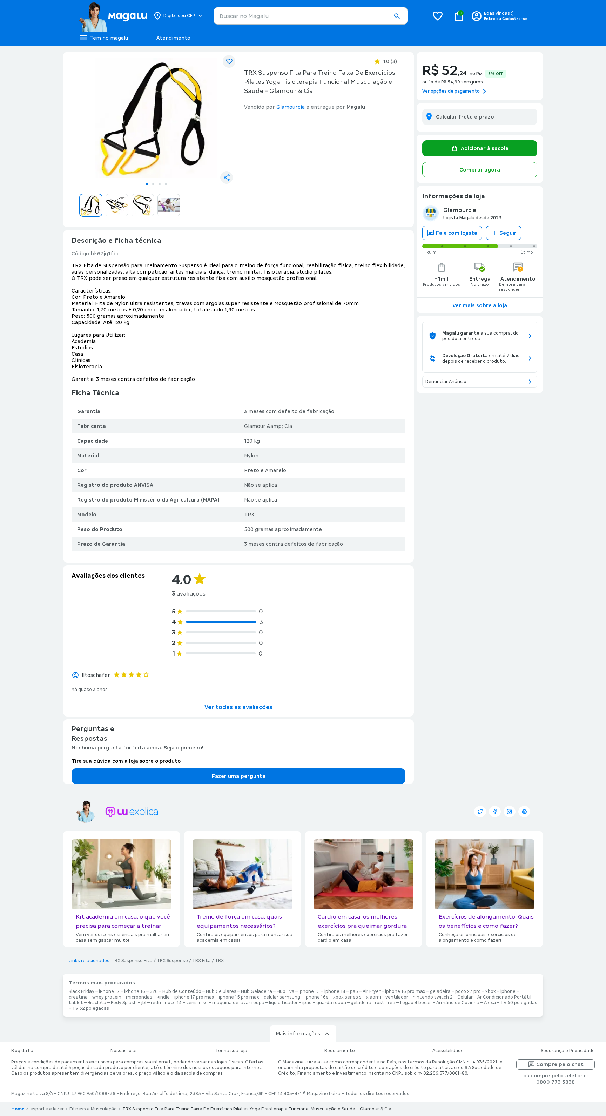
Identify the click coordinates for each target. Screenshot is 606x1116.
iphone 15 (309, 991)
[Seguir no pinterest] (524, 811)
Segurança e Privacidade (568, 1050)
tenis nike (197, 1002)
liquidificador (283, 1002)
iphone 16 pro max (405, 991)
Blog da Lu (22, 1050)
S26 (154, 991)
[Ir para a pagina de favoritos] (438, 16)
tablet (76, 1002)
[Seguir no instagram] (510, 811)
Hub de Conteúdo (181, 991)
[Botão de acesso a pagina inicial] (113, 16)
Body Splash (124, 1002)
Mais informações (298, 1033)
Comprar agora (479, 170)
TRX (219, 960)
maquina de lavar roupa (238, 1002)
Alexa (490, 1002)
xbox (490, 991)
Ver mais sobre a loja (479, 305)
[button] (396, 16)
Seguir (508, 233)
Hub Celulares (221, 991)
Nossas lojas (124, 1050)
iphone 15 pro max (239, 997)
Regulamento (339, 1050)
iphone (508, 991)
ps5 (354, 991)
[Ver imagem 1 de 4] (156, 118)
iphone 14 (334, 991)
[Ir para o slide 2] (153, 184)
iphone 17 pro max (194, 997)
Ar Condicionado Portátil (504, 997)
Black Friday (81, 991)
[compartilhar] (226, 177)
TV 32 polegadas (90, 1008)
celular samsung (282, 997)
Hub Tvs (285, 991)
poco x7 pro (468, 991)
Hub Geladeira (256, 991)
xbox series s (347, 997)
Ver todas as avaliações (238, 707)
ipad (307, 1002)
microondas (139, 997)
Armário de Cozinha (457, 1002)
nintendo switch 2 (433, 997)
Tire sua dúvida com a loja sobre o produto (126, 761)
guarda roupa (331, 1002)
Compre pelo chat (560, 1064)
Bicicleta (97, 1002)
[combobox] (311, 16)
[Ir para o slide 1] (147, 184)
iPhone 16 (134, 991)
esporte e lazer (47, 1109)
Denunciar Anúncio (445, 381)
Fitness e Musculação (93, 1109)
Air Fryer (372, 991)
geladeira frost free (373, 1002)
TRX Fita (201, 960)
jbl (143, 1002)
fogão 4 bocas (416, 1002)
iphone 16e (317, 997)
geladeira (440, 991)
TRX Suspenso (172, 960)
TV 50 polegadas (518, 1002)
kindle (163, 997)
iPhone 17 (109, 991)
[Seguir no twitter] (480, 811)
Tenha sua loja (231, 1050)
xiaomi (373, 997)
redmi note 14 (166, 1002)
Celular (465, 997)
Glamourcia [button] (290, 107)
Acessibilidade (448, 1050)
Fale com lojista (456, 233)
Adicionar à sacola (485, 148)
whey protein (106, 997)
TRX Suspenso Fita (132, 960)
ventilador (396, 997)
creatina (78, 997)
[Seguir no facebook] (495, 811)
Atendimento (173, 38)
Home (18, 1109)
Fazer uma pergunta (238, 776)
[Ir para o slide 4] (166, 184)
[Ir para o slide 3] (160, 184)
